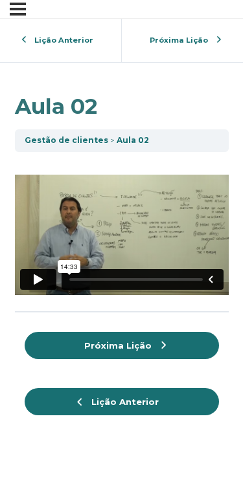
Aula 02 (133, 140)
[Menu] (18, 9)
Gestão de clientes (66, 140)
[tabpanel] (122, 228)
